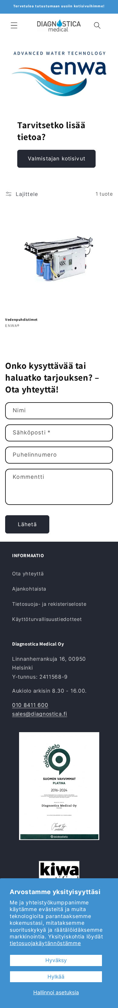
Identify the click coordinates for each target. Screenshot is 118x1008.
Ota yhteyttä (28, 574)
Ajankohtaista (29, 589)
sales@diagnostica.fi (39, 714)
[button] (14, 25)
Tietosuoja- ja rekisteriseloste (49, 604)
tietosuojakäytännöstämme (45, 943)
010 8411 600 (30, 705)
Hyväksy (56, 960)
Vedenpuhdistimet (21, 319)
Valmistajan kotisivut (56, 158)
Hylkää (56, 976)
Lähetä (27, 524)
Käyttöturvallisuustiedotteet (47, 619)
